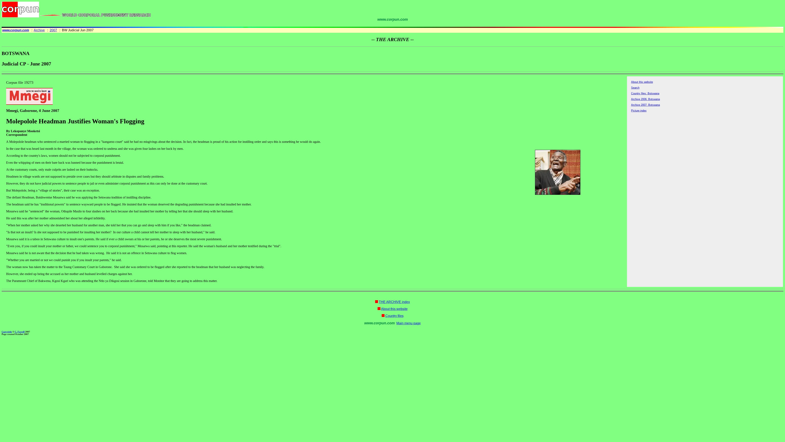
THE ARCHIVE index (394, 302)
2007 (53, 30)
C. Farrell (20, 331)
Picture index (639, 110)
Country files (394, 316)
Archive (39, 30)
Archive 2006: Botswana (645, 99)
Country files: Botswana (645, 93)
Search (635, 87)
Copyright (7, 331)
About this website (642, 81)
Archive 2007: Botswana (645, 104)
